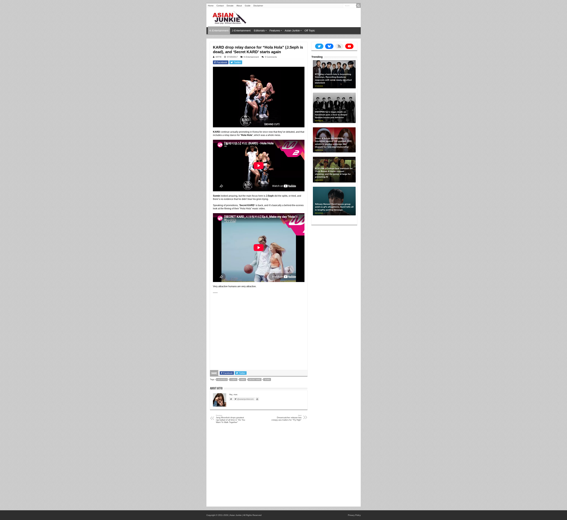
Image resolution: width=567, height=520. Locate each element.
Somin (267, 379)
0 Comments (271, 57)
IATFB (218, 57)
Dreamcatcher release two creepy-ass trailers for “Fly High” (286, 418)
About (239, 5)
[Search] (358, 5)
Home (211, 5)
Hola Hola (222, 379)
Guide (247, 5)
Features (274, 30)
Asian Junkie (292, 30)
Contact (220, 5)
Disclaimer (258, 5)
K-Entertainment (219, 30)
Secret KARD (254, 379)
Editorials (259, 30)
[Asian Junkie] (228, 17)
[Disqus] (258, 466)
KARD (243, 379)
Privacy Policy (354, 515)
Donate (230, 5)
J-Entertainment (241, 30)
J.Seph (233, 379)
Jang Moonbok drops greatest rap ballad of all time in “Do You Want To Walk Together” (230, 419)
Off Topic (309, 30)
